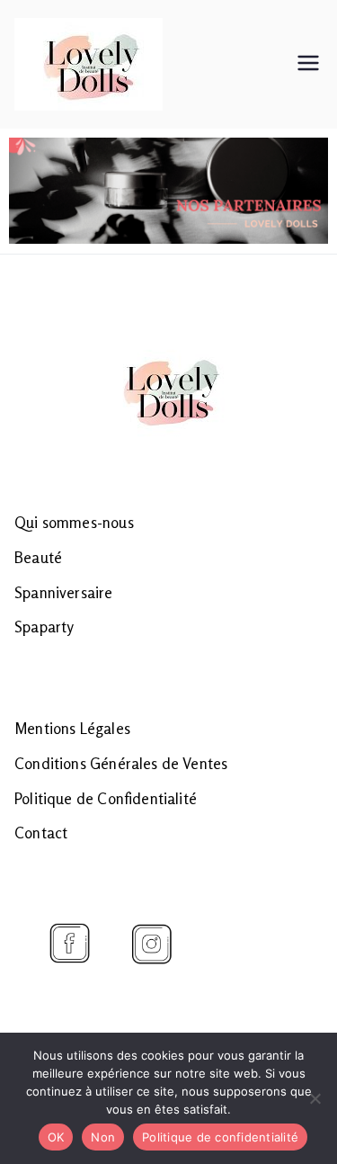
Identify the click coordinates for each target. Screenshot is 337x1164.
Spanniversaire (63, 592)
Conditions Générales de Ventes (120, 763)
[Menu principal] (308, 64)
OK (56, 1137)
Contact (40, 832)
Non (103, 1137)
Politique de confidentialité (220, 1137)
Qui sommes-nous (74, 522)
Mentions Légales (72, 728)
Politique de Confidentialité (105, 798)
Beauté (38, 557)
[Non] (315, 1098)
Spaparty (44, 626)
